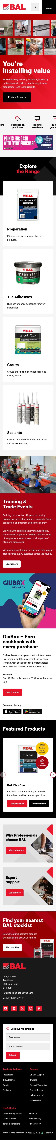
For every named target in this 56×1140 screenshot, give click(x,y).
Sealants (7, 1090)
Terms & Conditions (11, 1124)
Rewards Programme (12, 1113)
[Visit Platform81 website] (40, 1133)
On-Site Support (37, 1075)
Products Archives (12, 1069)
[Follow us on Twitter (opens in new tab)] (22, 1008)
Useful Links (9, 1108)
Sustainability (35, 1118)
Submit (12, 1055)
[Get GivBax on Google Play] (32, 711)
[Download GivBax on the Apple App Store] (12, 711)
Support (34, 1069)
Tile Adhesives (9, 1080)
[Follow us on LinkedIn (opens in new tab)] (14, 1008)
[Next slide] (53, 775)
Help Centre (35, 1095)
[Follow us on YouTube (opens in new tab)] (5, 1008)
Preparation (8, 1075)
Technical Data (40, 804)
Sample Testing (36, 1090)
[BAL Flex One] (28, 759)
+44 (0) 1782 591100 (13, 998)
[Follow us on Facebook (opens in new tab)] (39, 1008)
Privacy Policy (35, 1124)
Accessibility (35, 1100)
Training (33, 1080)
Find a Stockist (9, 1118)
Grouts (6, 1085)
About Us (33, 1113)
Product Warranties (38, 1085)
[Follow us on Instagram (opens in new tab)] (30, 1008)
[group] (28, 142)
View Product (19, 804)
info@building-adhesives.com (18, 993)
